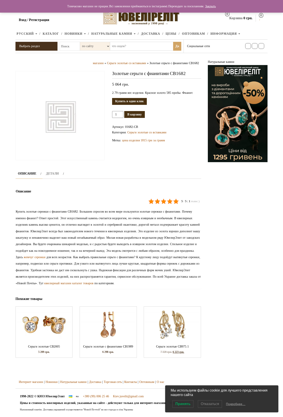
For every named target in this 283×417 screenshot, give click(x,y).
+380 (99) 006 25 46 (96, 396)
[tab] (29, 174)
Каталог (51, 33)
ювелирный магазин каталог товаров (69, 283)
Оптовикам (193, 33)
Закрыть (210, 6)
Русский (26, 33)
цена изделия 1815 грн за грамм (143, 140)
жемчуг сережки (35, 257)
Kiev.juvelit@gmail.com (128, 396)
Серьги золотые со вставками (126, 63)
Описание (27, 173)
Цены (171, 33)
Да (177, 46)
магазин (98, 63)
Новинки (74, 33)
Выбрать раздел (29, 46)
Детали (52, 173)
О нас (160, 382)
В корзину (134, 114)
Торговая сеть (113, 382)
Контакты (130, 382)
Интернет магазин (31, 382)
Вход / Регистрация (34, 20)
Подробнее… (235, 404)
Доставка (150, 33)
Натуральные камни (112, 33)
